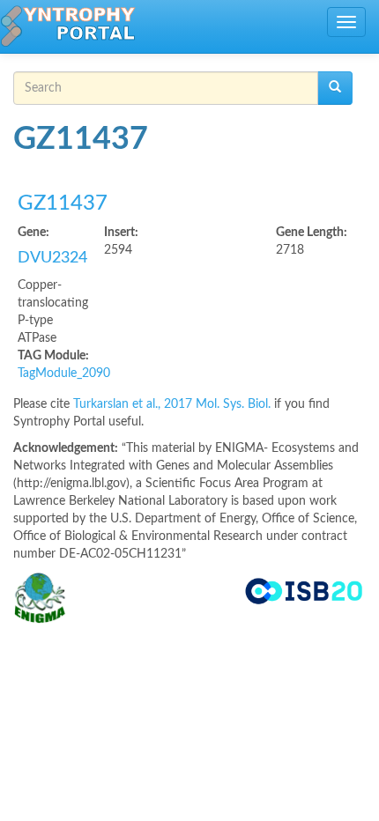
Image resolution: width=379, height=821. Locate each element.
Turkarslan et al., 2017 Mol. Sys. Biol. (173, 404)
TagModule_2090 (64, 373)
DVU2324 (52, 258)
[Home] (68, 26)
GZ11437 (63, 203)
